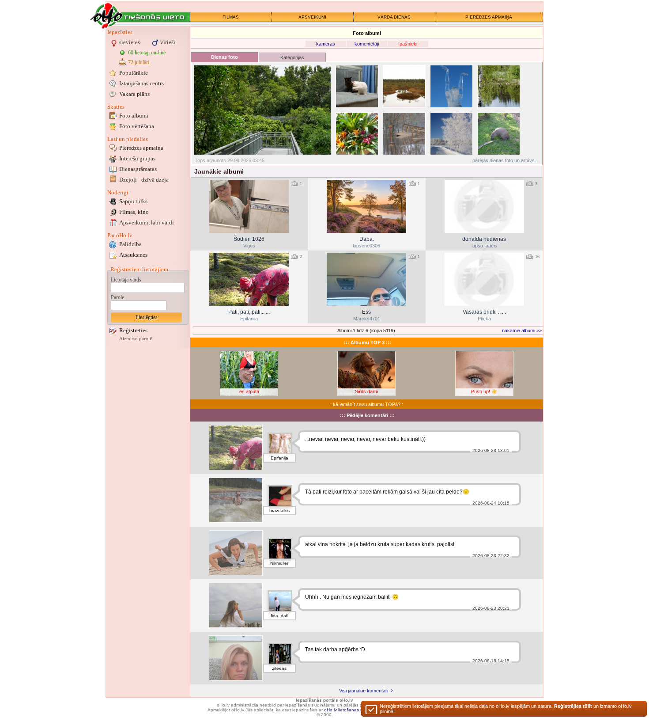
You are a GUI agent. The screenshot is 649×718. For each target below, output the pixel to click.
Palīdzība (130, 244)
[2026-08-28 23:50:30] (249, 206)
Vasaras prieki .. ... (484, 312)
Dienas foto (224, 57)
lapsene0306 (366, 245)
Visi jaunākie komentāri (364, 690)
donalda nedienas (484, 239)
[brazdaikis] (280, 497)
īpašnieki (407, 43)
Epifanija (249, 318)
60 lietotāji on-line (147, 52)
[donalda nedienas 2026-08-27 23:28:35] (484, 206)
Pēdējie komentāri (367, 415)
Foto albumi (133, 115)
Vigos (249, 245)
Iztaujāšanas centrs (141, 83)
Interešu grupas (137, 158)
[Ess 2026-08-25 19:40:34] (366, 279)
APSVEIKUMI (312, 17)
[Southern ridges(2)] (262, 110)
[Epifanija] (280, 445)
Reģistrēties (133, 330)
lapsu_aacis (484, 245)
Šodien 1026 (249, 239)
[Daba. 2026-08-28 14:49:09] (366, 206)
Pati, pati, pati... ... (249, 312)
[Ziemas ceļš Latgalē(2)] (451, 134)
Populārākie (133, 72)
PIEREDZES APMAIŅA (488, 17)
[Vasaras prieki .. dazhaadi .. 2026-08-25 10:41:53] (484, 279)
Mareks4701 (366, 318)
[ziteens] (280, 655)
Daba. (366, 239)
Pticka (484, 318)
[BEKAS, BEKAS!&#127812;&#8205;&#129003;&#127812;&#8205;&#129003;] (236, 447)
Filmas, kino (134, 212)
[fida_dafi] (280, 602)
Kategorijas (292, 57)
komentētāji (367, 43)
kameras (325, 43)
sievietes (129, 42)
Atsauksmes (133, 254)
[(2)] (357, 86)
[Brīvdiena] (236, 605)
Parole (117, 297)
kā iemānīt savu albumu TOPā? (366, 404)
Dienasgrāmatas (138, 169)
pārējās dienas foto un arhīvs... (505, 160)
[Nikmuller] (280, 550)
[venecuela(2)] (499, 134)
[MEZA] (236, 552)
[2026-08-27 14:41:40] (249, 279)
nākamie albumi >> (522, 330)
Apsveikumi (146, 222)
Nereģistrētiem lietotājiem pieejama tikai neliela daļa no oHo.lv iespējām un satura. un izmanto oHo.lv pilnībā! (506, 708)
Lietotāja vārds (126, 280)
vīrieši (167, 42)
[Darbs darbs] (236, 657)
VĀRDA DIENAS (394, 17)
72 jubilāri (138, 62)
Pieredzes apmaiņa (141, 147)
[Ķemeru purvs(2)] (404, 86)
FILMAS (231, 17)
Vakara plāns (134, 94)
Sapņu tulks (133, 201)
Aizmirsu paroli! (136, 338)
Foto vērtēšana (136, 126)
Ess (366, 312)
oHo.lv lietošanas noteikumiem (355, 709)
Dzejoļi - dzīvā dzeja (144, 179)
